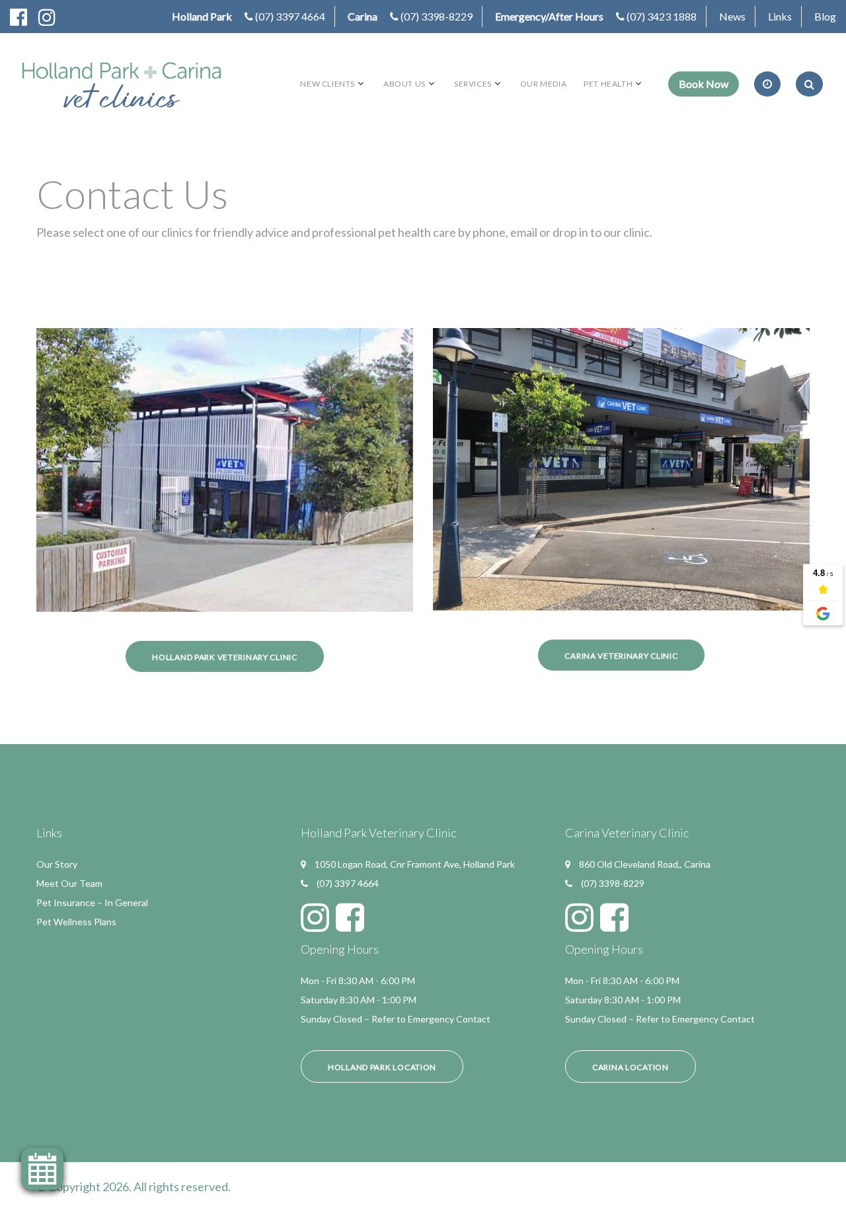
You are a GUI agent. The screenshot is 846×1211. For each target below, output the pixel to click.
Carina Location (630, 1067)
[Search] (809, 84)
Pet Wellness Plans (76, 921)
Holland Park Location (382, 1067)
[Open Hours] (767, 84)
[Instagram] (51, 17)
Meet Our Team (69, 883)
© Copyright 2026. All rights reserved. (133, 1186)
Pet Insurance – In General (92, 902)
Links (780, 16)
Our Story (56, 864)
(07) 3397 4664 (290, 16)
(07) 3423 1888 (662, 16)
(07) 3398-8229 (437, 16)
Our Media (543, 84)
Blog (825, 16)
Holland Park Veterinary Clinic (224, 657)
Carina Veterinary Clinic (620, 656)
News (732, 16)
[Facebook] (23, 17)
